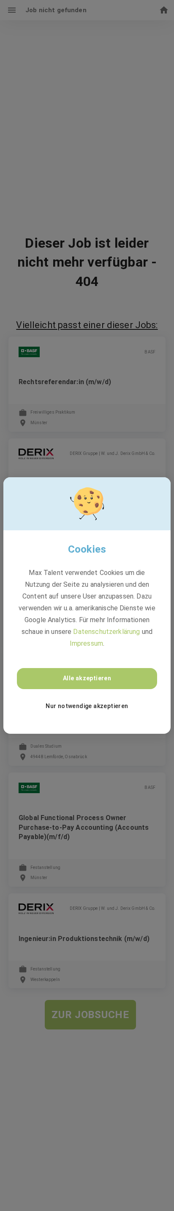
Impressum (86, 643)
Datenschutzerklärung (106, 632)
